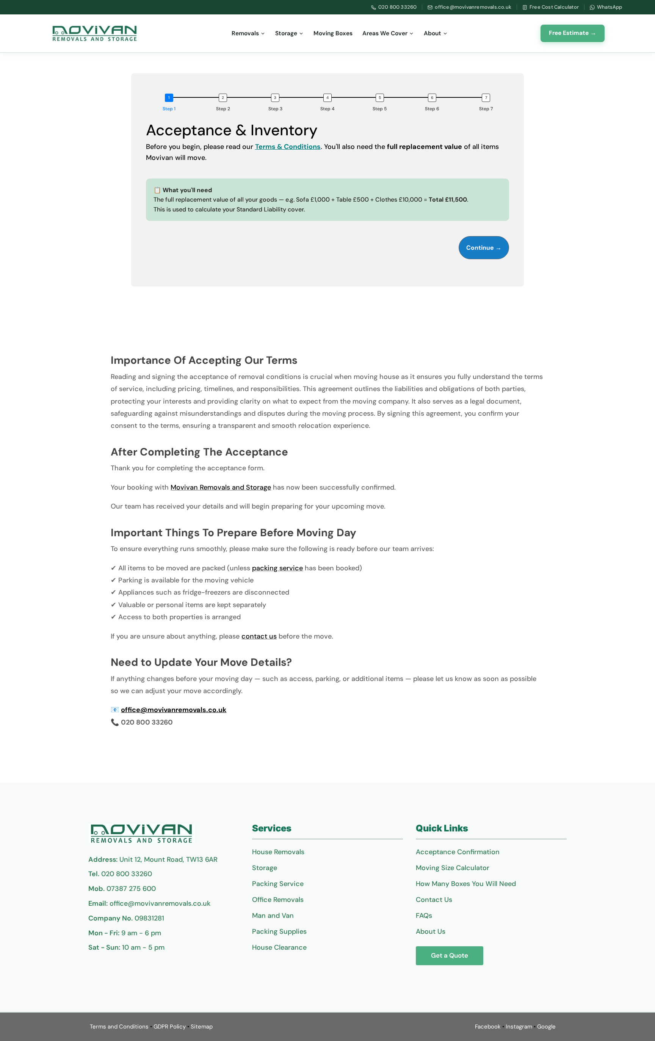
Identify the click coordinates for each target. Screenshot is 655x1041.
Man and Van (273, 915)
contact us (259, 636)
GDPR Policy (170, 1026)
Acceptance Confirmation (458, 851)
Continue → (483, 248)
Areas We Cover (384, 33)
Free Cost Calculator (554, 7)
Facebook (488, 1026)
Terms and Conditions (119, 1026)
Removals (245, 33)
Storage (286, 33)
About (432, 33)
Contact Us (434, 899)
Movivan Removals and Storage (221, 487)
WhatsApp (609, 7)
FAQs (424, 915)
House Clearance (279, 947)
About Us (430, 931)
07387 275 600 (131, 888)
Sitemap (202, 1026)
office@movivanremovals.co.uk (473, 7)
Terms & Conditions (288, 146)
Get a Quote (449, 955)
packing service (277, 568)
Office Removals (278, 899)
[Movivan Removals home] (94, 33)
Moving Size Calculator (452, 867)
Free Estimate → (572, 33)
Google (546, 1026)
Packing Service (278, 883)
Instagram (519, 1026)
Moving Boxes (333, 33)
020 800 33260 (397, 7)
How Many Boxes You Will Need (466, 883)
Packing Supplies (279, 931)
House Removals (278, 851)
